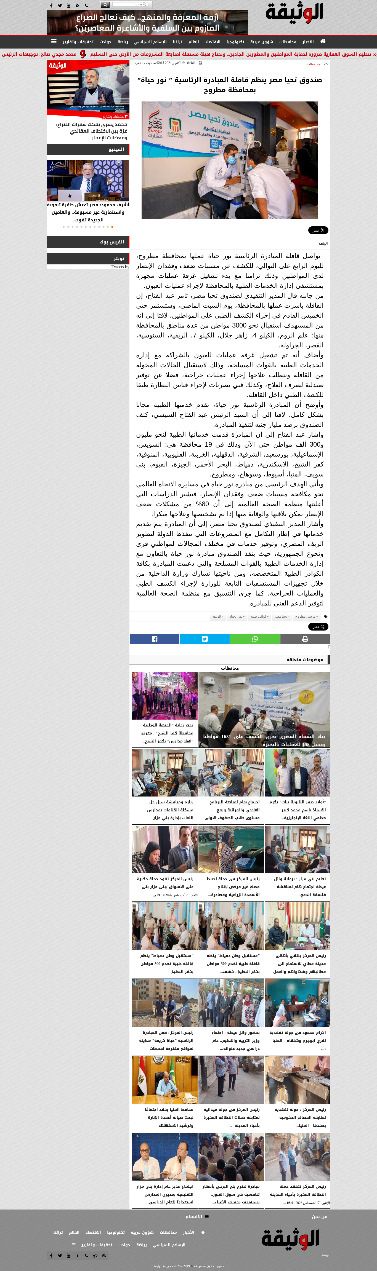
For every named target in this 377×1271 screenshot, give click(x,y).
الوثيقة (216, 616)
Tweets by (120, 266)
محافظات (313, 64)
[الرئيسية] (323, 41)
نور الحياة (235, 616)
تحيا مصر (281, 616)
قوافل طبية (258, 616)
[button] (112, 227)
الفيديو (116, 149)
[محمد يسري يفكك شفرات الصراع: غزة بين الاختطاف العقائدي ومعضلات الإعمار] (88, 101)
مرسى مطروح (305, 616)
